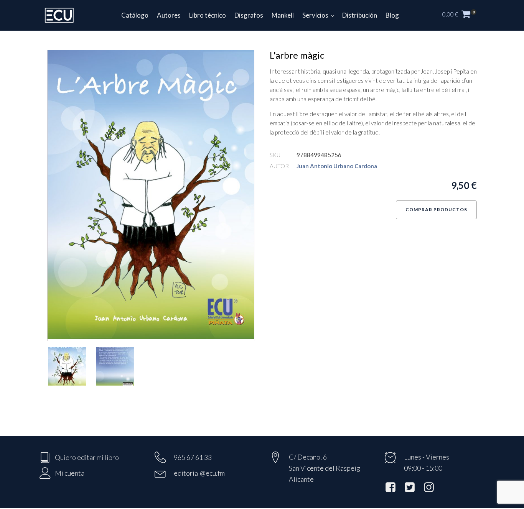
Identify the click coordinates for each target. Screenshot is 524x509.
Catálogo (134, 15)
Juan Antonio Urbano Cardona (337, 166)
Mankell (283, 15)
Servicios (315, 15)
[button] (463, 15)
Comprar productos (436, 209)
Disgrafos (248, 15)
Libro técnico (207, 15)
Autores (169, 15)
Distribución (359, 15)
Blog (392, 15)
